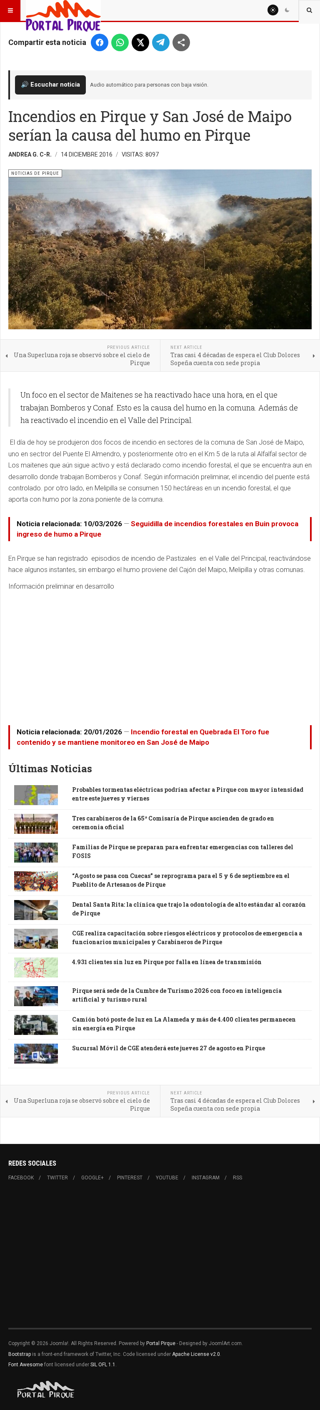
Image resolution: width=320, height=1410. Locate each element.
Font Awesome (25, 1365)
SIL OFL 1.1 (102, 1365)
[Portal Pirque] (63, 10)
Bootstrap (19, 1354)
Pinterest (129, 1178)
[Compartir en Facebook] (99, 42)
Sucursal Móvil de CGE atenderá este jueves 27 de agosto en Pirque (168, 1048)
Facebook (21, 1178)
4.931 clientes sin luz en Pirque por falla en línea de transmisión (167, 962)
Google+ (92, 1178)
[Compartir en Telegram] (161, 42)
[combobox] (309, 10)
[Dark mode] (287, 10)
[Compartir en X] (140, 42)
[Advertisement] (160, 655)
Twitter (57, 1178)
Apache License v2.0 (196, 1354)
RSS (237, 1178)
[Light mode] (273, 10)
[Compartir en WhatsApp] (120, 42)
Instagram (206, 1178)
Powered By (46, 1389)
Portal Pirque (160, 1343)
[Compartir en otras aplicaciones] (181, 42)
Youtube (167, 1178)
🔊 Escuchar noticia (50, 84)
